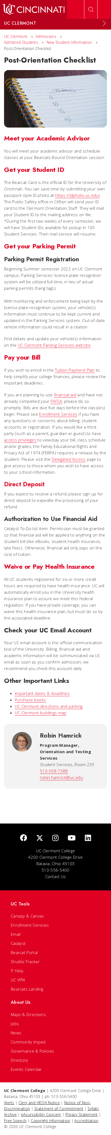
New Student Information (69, 42)
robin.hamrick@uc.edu (61, 777)
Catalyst (18, 943)
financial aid (65, 394)
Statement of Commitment (58, 1108)
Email (16, 934)
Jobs (15, 1023)
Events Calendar (26, 1069)
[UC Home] (33, 9)
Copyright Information (50, 1120)
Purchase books (30, 699)
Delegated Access (69, 459)
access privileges (20, 440)
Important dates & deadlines (42, 693)
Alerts (9, 1102)
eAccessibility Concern (41, 1114)
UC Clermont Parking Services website (54, 345)
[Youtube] (72, 838)
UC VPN (18, 979)
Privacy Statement (81, 1114)
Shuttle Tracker (25, 961)
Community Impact (28, 1042)
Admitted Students (21, 42)
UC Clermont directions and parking (48, 706)
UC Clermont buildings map (41, 712)
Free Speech (15, 1120)
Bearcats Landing (27, 989)
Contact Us (55, 876)
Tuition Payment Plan (75, 370)
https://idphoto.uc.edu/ (77, 195)
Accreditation (86, 1120)
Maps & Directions (28, 1014)
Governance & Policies (32, 1051)
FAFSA (56, 401)
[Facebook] (23, 838)
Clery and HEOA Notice (39, 1102)
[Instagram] (55, 838)
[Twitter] (39, 838)
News (16, 1032)
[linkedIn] (88, 838)
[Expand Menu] (104, 23)
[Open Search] (91, 9)
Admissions (46, 36)
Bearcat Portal (24, 952)
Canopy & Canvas (27, 916)
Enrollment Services (58, 414)
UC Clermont (15, 36)
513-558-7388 (54, 771)
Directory (19, 1060)
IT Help (17, 970)
